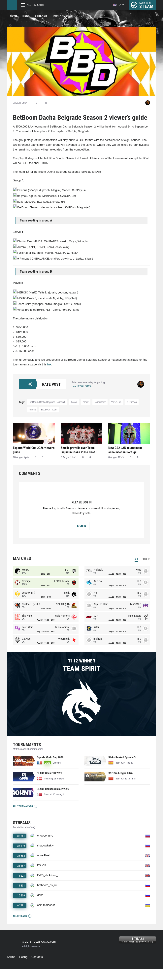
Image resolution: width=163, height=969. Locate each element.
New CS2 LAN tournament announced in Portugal (125, 450)
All (136, 559)
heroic (74, 402)
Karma (11, 957)
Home (14, 15)
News (26, 15)
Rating (23, 957)
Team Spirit (100, 402)
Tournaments (62, 15)
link (49, 364)
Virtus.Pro (116, 402)
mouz (86, 402)
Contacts (37, 957)
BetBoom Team (49, 410)
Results (146, 559)
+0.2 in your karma (81, 386)
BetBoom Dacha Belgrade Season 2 (47, 402)
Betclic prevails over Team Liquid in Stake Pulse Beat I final (78, 450)
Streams (41, 15)
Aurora (32, 410)
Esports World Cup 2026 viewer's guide (33, 450)
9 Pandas (132, 402)
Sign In (81, 525)
